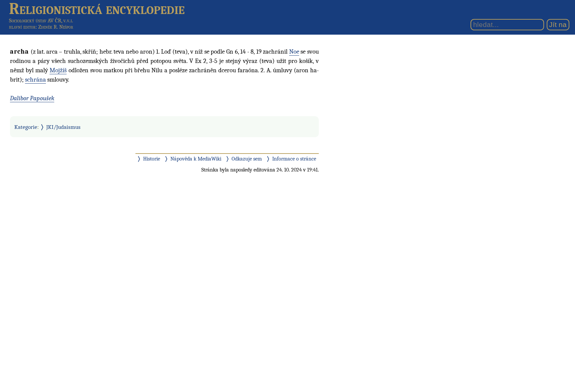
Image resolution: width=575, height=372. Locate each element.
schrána (35, 79)
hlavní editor (22, 27)
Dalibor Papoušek (32, 98)
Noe (294, 51)
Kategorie (25, 127)
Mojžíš (58, 70)
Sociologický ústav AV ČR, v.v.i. (41, 20)
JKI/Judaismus (63, 127)
